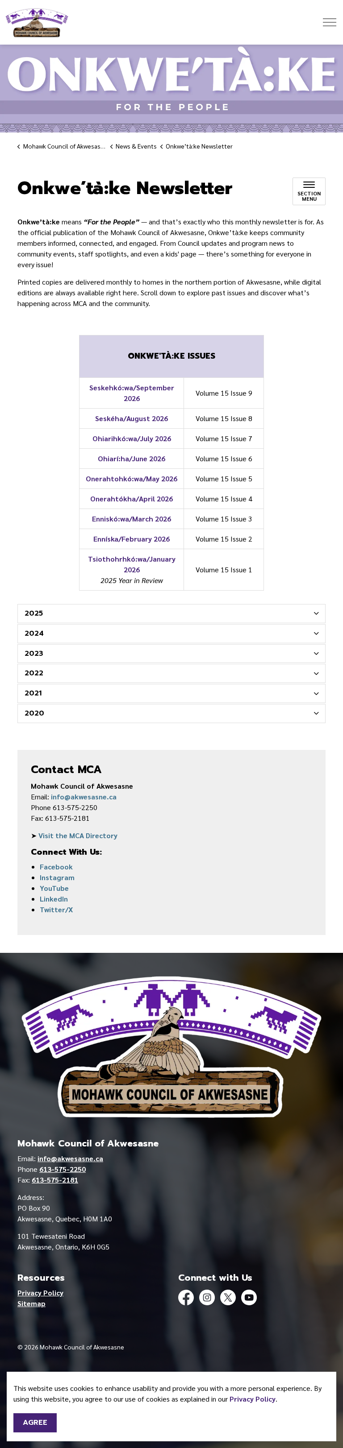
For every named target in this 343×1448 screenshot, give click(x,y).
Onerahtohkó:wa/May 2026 (131, 478)
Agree (35, 1422)
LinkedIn (54, 898)
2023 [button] (34, 653)
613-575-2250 (62, 1169)
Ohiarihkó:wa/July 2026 (131, 438)
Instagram (57, 877)
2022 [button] (34, 673)
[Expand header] (329, 22)
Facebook (56, 866)
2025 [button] (34, 613)
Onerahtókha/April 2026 (131, 498)
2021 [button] (33, 693)
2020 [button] (34, 713)
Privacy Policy (253, 1398)
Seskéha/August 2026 (131, 418)
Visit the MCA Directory (77, 835)
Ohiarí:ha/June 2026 (131, 458)
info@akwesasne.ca (84, 796)
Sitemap (31, 1303)
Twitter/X (56, 909)
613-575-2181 (55, 1179)
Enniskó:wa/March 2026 (131, 518)
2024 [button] (34, 633)
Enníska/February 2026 (131, 538)
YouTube (54, 888)
